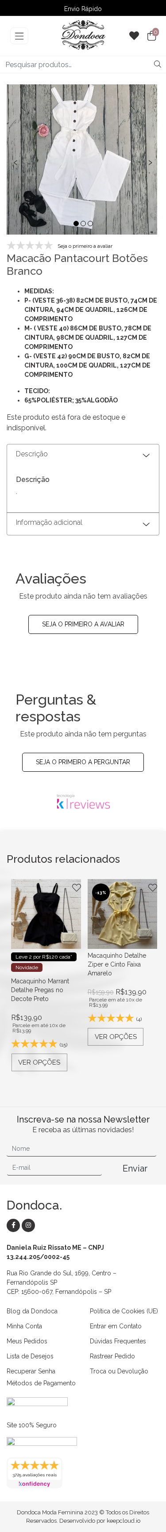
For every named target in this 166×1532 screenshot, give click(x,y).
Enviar (135, 1168)
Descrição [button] (32, 454)
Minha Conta (24, 1326)
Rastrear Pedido (112, 1356)
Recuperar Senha (31, 1371)
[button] (76, 223)
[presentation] (15, 161)
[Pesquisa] (157, 64)
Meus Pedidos (27, 1341)
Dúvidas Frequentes (118, 1341)
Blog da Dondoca (32, 1311)
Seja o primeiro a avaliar (83, 624)
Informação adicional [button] (49, 522)
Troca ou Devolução (119, 1371)
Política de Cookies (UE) (124, 1311)
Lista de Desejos (30, 1356)
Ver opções (39, 1062)
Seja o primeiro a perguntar (83, 762)
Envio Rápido (83, 8)
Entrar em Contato (116, 1326)
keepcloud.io (123, 1520)
